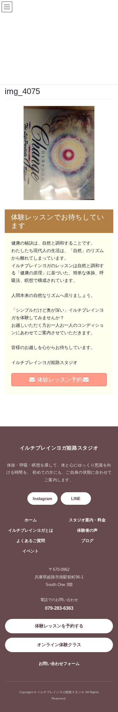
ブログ (87, 541)
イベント (30, 551)
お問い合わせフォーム (59, 663)
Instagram (42, 498)
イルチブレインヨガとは (30, 530)
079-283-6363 (59, 608)
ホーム (31, 520)
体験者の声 (87, 530)
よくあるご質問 (30, 541)
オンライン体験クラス (59, 644)
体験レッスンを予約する (59, 625)
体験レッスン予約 (59, 380)
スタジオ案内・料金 (87, 520)
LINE (76, 498)
